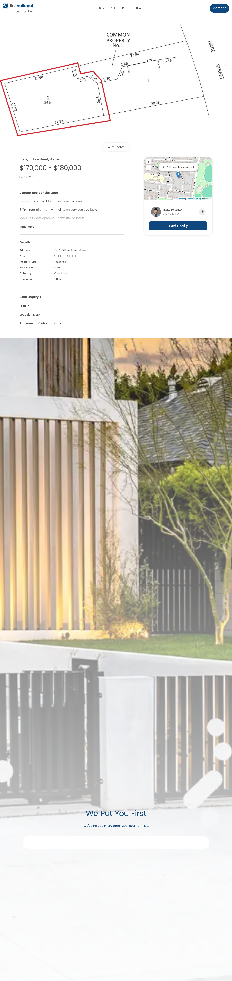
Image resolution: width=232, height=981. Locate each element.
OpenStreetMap (194, 198)
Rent (125, 8)
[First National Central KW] (18, 8)
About (139, 8)
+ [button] (149, 162)
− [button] (149, 167)
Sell (113, 8)
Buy (101, 8)
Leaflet (182, 198)
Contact (219, 8)
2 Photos (118, 147)
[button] (25, 305)
